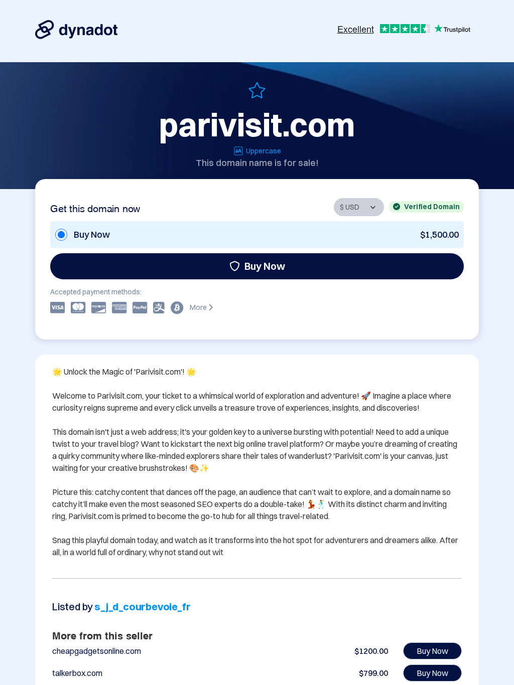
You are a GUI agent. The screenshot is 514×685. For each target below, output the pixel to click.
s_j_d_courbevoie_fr (142, 606)
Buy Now (264, 266)
